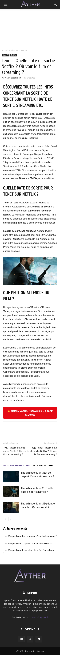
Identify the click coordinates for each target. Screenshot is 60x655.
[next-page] (10, 519)
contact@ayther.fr (39, 617)
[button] (5, 4)
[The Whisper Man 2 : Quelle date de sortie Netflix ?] (11, 491)
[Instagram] (21, 639)
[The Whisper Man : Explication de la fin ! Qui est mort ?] (11, 507)
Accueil (5, 50)
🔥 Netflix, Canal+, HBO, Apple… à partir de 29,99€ (30, 412)
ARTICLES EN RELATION (16, 465)
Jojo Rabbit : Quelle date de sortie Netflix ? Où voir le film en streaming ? (43, 451)
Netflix (24, 50)
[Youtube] (39, 639)
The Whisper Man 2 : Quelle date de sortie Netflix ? (28, 543)
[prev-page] (5, 519)
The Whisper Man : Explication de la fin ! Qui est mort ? (29, 552)
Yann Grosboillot (13, 78)
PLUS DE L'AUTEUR (43, 465)
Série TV (14, 50)
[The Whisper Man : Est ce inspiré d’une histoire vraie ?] (11, 476)
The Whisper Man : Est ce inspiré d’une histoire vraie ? (30, 536)
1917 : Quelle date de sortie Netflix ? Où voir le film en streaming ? (16, 451)
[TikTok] (30, 639)
